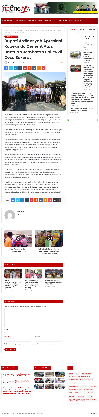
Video (40, 20)
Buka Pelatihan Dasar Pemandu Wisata (79, 376)
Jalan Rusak (72, 396)
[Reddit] (30, 68)
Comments (91, 30)
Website (37, 336)
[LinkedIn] (16, 68)
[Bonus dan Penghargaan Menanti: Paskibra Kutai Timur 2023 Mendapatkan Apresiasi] (13, 273)
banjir (77, 373)
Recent (81, 30)
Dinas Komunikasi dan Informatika (78, 386)
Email (6, 336)
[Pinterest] (25, 68)
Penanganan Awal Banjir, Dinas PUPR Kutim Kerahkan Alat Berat (88, 56)
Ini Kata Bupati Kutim (89, 393)
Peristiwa (22, 20)
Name (6, 329)
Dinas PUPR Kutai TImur (75, 389)
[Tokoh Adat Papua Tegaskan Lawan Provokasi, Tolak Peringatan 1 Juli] (59, 380)
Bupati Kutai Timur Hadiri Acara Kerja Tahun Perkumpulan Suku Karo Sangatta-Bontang (32, 284)
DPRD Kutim (78, 393)
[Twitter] (11, 68)
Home (4, 20)
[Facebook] (6, 68)
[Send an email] (13, 63)
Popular (72, 30)
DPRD (70, 393)
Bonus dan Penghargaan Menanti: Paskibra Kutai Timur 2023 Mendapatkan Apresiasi (12, 284)
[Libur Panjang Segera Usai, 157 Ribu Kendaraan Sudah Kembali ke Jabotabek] (39, 374)
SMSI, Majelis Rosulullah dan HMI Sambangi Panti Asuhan (81, 109)
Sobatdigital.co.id (38, 413)
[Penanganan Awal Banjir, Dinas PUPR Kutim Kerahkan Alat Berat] (75, 54)
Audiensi (71, 373)
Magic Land (90, 396)
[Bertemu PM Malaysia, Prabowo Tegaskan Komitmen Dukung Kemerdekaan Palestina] (39, 380)
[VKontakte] (34, 68)
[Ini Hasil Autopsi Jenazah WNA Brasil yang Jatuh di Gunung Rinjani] (49, 386)
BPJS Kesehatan (86, 373)
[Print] (59, 200)
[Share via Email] (55, 200)
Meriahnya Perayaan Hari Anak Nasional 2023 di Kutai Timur (53, 282)
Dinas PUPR (93, 386)
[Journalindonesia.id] (16, 9)
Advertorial (48, 20)
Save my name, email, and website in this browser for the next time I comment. (30, 344)
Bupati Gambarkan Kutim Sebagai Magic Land (81, 379)
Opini (29, 20)
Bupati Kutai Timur (74, 383)
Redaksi (10, 63)
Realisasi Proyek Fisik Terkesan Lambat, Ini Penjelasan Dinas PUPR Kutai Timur (89, 42)
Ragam (34, 20)
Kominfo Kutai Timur (17, 30)
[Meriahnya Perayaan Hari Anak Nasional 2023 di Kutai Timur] (54, 273)
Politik (15, 20)
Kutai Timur (81, 396)
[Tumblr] (20, 68)
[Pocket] (43, 68)
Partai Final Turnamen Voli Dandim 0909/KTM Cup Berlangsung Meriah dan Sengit (82, 400)
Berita (9, 20)
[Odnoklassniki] (39, 68)
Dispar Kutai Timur (89, 389)
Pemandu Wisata (73, 404)
